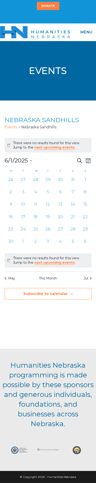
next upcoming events (54, 147)
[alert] (48, 260)
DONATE (48, 6)
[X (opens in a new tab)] (45, 16)
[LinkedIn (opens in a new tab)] (50, 16)
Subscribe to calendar (45, 294)
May (11, 278)
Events (11, 127)
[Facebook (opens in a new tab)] (47, 16)
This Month (48, 278)
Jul (86, 278)
